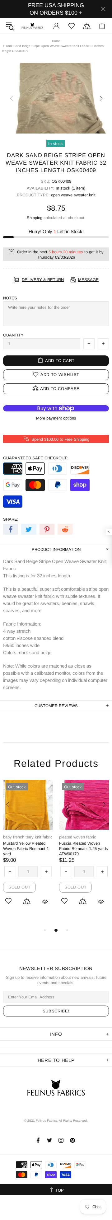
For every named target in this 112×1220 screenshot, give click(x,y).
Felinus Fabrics (32, 26)
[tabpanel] (28, 850)
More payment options (56, 418)
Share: (10, 519)
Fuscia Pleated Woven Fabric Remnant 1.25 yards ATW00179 (83, 848)
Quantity (13, 335)
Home (56, 41)
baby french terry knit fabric (28, 837)
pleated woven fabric (77, 837)
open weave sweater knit (73, 195)
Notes (10, 298)
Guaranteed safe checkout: (35, 458)
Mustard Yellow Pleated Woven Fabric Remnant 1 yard (26, 848)
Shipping (34, 217)
